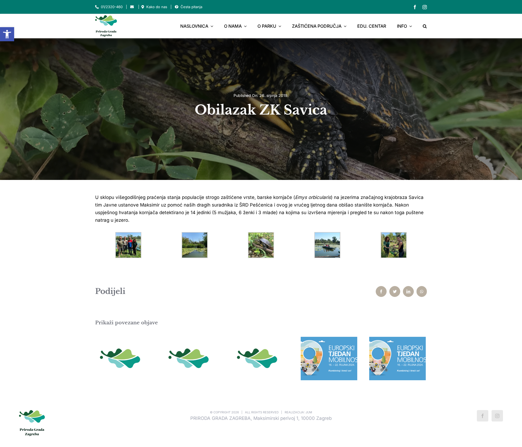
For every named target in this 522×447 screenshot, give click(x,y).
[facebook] (415, 7)
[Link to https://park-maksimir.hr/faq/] (176, 7)
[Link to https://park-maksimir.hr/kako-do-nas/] (142, 7)
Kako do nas (156, 7)
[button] (7, 34)
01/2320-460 (112, 7)
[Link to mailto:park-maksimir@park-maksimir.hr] (132, 7)
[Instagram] (497, 415)
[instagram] (424, 7)
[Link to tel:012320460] (97, 7)
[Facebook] (482, 415)
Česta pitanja (191, 7)
